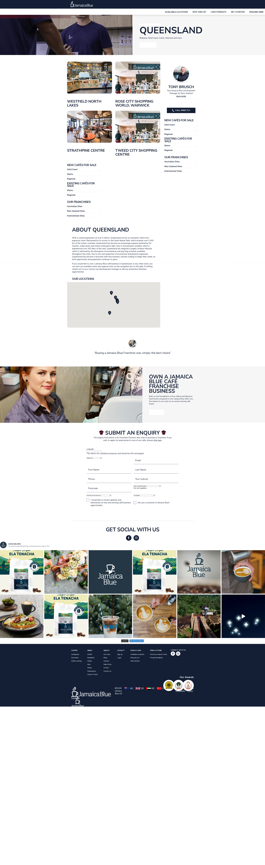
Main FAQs (107, 664)
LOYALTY (185, 6)
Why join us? (135, 658)
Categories (75, 654)
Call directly (182, 110)
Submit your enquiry (132, 512)
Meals (89, 668)
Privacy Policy (190, 689)
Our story (197, 6)
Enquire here (256, 12)
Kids (88, 664)
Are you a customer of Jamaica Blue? (154, 502)
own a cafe (135, 650)
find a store (226, 6)
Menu (175, 6)
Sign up (120, 654)
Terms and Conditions (180, 689)
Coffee (74, 650)
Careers (106, 661)
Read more (181, 96)
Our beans (75, 658)
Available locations (137, 654)
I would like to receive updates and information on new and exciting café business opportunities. (111, 503)
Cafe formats (218, 12)
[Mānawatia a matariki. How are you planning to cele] (243, 616)
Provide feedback (156, 658)
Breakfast (91, 658)
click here (157, 440)
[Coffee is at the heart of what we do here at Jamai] (199, 572)
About (107, 650)
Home (73, 16)
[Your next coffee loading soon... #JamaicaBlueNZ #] (110, 572)
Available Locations (176, 12)
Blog (105, 658)
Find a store (156, 650)
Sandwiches (91, 671)
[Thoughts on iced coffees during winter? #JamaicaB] (110, 616)
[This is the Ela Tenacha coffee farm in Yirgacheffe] (199, 616)
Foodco (106, 668)
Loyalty (121, 650)
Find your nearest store (158, 654)
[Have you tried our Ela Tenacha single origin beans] (66, 616)
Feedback (75, 698)
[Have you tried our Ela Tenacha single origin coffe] (154, 572)
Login (119, 658)
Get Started (238, 12)
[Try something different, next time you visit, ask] (21, 572)
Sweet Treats (92, 674)
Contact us (107, 671)
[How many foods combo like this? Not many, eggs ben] (66, 572)
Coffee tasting (76, 661)
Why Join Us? (199, 12)
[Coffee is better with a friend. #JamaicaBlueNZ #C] (154, 616)
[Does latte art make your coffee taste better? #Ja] (243, 572)
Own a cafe (211, 6)
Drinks (89, 661)
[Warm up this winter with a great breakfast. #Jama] (21, 616)
